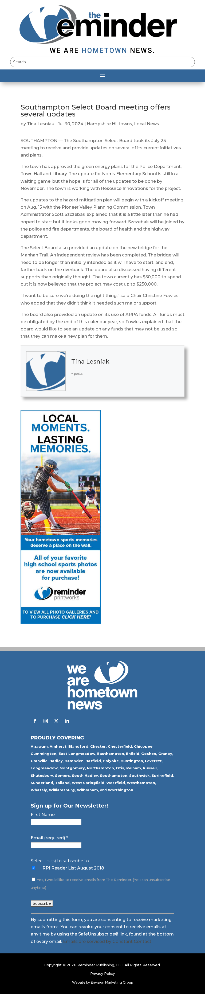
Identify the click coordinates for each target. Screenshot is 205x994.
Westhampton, (141, 783)
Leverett (153, 761)
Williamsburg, (62, 790)
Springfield (162, 775)
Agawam (39, 746)
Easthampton (110, 753)
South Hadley (85, 775)
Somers (62, 775)
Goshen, (149, 753)
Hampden (74, 761)
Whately (39, 790)
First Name (43, 814)
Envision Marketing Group (112, 982)
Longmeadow (44, 768)
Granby (165, 753)
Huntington (132, 761)
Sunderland (42, 783)
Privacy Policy (102, 973)
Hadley (56, 761)
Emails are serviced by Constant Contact (107, 941)
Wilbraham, (88, 790)
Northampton (100, 768)
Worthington (120, 790)
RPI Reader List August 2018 (73, 868)
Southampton (113, 775)
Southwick (139, 775)
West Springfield (88, 783)
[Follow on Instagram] (45, 721)
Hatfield (93, 761)
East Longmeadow (76, 753)
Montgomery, (73, 768)
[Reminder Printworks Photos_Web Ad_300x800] (61, 622)
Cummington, (44, 753)
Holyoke (111, 761)
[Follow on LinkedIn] (67, 721)
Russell (150, 768)
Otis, (120, 768)
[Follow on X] (56, 721)
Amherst (58, 746)
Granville (39, 761)
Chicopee (143, 746)
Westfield (115, 783)
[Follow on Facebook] (35, 721)
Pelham (133, 768)
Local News (146, 123)
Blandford (78, 746)
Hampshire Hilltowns (109, 123)
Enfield (132, 753)
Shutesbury (42, 775)
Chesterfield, (120, 746)
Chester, (98, 746)
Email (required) (49, 837)
